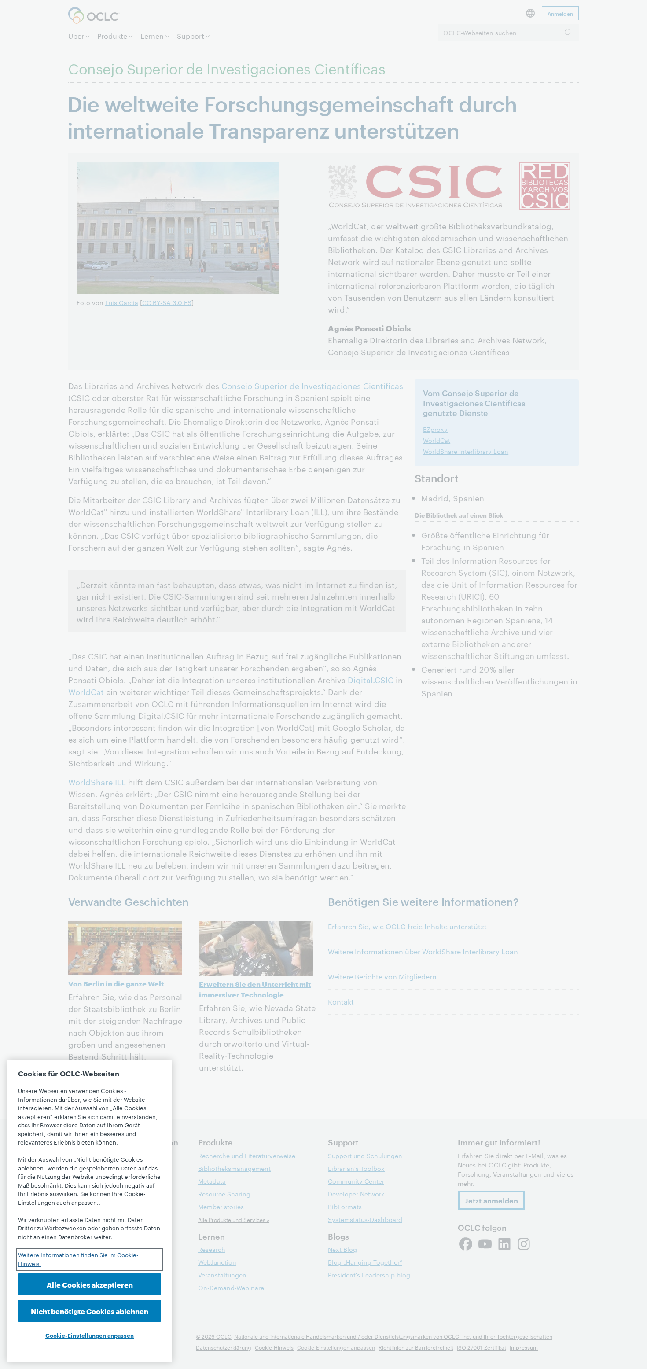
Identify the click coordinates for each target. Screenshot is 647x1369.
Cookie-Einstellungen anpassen (89, 1335)
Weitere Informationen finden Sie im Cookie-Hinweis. (78, 1259)
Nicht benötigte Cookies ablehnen (89, 1311)
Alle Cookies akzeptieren (90, 1284)
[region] (89, 1211)
